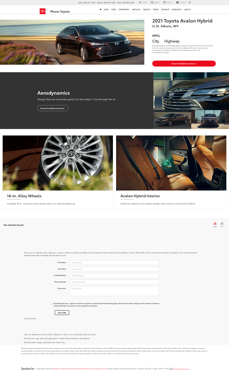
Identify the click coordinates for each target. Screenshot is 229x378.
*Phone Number (60, 282)
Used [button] (113, 9)
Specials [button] (136, 9)
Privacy (70, 368)
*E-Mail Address (60, 275)
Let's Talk (62, 312)
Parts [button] (155, 9)
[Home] (100, 9)
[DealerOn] (28, 368)
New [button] (106, 9)
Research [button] (177, 9)
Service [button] (146, 9)
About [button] (187, 9)
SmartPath (124, 9)
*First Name (61, 262)
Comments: (61, 288)
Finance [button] (165, 9)
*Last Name (62, 269)
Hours (104, 368)
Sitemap (64, 368)
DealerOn (56, 368)
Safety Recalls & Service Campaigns (87, 368)
